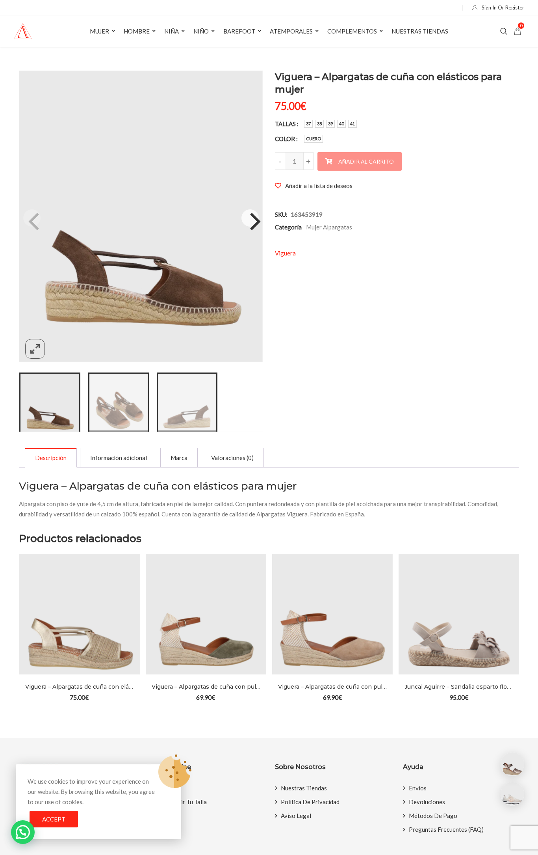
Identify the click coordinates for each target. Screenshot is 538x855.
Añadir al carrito (366, 161)
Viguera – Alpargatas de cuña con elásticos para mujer (79, 686)
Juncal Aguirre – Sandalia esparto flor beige (458, 686)
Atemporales (291, 31)
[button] (23, 832)
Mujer (99, 31)
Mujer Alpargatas (329, 227)
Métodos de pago (433, 815)
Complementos (352, 31)
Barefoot (239, 31)
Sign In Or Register (502, 7)
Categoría (288, 227)
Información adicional (118, 457)
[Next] (250, 218)
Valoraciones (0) (232, 457)
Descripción (51, 457)
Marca (179, 457)
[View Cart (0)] (517, 31)
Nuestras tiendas (419, 31)
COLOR (285, 138)
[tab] (51, 458)
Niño (201, 31)
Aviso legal (296, 815)
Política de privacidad (310, 801)
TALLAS (285, 123)
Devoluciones (427, 801)
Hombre (137, 31)
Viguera (285, 253)
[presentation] (24, 641)
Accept (53, 819)
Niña (171, 31)
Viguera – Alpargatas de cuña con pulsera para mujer (206, 686)
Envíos (418, 788)
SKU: (281, 214)
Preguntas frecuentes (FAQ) (446, 829)
